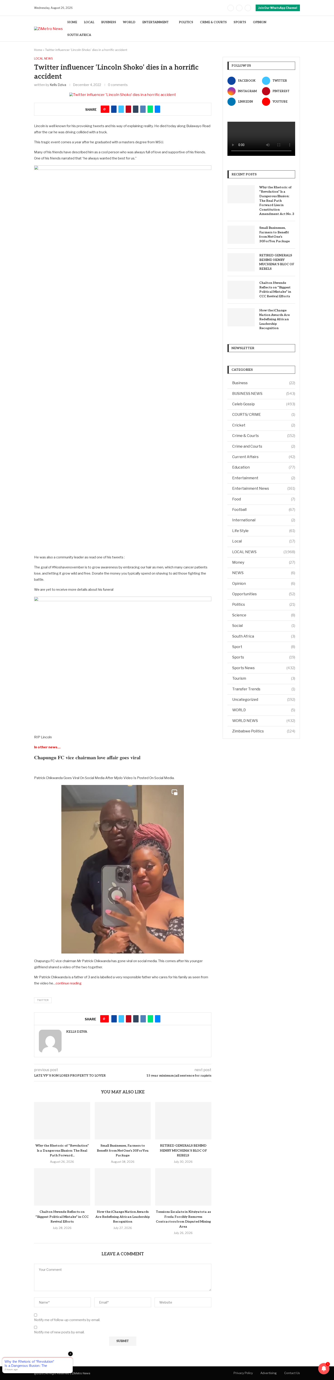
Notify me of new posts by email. (59, 1332)
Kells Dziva (58, 85)
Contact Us (292, 1373)
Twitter (43, 1000)
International (263, 520)
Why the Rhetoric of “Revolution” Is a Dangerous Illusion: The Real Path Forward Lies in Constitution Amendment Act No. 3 (276, 200)
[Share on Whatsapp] (150, 109)
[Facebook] (230, 8)
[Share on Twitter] (121, 109)
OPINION (259, 22)
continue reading (69, 983)
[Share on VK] (143, 109)
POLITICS (186, 22)
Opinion (263, 583)
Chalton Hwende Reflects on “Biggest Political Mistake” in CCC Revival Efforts (62, 1217)
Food (263, 499)
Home (38, 50)
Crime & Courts (263, 436)
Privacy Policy (243, 1373)
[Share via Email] (157, 109)
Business (263, 383)
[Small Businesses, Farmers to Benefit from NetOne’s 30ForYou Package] (123, 1120)
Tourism (263, 678)
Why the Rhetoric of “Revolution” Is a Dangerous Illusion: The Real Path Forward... (62, 1150)
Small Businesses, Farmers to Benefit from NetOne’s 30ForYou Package (123, 1150)
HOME (72, 22)
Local (263, 541)
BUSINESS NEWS (263, 393)
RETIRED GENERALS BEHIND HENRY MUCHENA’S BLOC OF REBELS (183, 1150)
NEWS (263, 573)
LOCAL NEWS (263, 552)
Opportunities (263, 594)
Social (263, 625)
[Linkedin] (248, 8)
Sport (263, 647)
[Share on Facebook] (114, 109)
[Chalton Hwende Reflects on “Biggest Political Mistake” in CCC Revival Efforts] (62, 1187)
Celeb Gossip (263, 404)
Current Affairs (263, 457)
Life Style (263, 531)
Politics (263, 604)
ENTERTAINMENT (155, 22)
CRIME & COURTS (213, 22)
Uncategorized (263, 699)
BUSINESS (108, 22)
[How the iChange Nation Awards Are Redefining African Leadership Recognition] (123, 1187)
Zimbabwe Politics (263, 731)
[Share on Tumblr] (135, 109)
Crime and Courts (263, 446)
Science (263, 615)
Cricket (263, 425)
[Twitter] (239, 8)
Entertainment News (263, 488)
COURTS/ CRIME (263, 414)
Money (263, 562)
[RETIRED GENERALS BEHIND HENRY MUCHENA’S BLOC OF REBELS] (183, 1120)
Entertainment (263, 478)
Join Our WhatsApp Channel (277, 8)
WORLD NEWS (263, 721)
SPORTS (240, 22)
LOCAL (89, 22)
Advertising (268, 1373)
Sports (263, 657)
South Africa (263, 636)
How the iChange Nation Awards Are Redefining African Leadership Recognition (122, 1217)
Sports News (263, 668)
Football (263, 509)
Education (263, 467)
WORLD (129, 22)
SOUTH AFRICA (79, 35)
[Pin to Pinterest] (128, 109)
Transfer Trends (263, 689)
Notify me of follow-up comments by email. (67, 1320)
